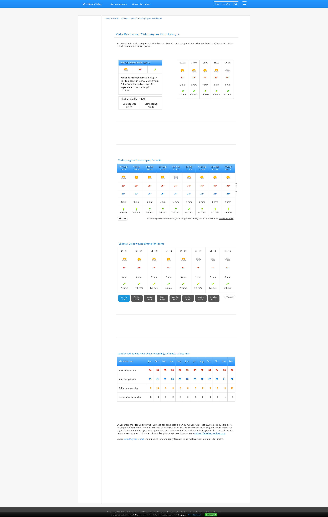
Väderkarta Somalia (129, 18)
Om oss (217, 512)
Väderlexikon (148, 512)
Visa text (122, 219)
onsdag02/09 (201, 298)
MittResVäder (92, 4)
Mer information (194, 515)
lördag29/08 (149, 298)
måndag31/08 (175, 298)
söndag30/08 (162, 298)
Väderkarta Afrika (112, 18)
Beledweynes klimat (134, 439)
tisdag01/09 (188, 298)
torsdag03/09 (213, 298)
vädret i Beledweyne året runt (209, 433)
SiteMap (161, 512)
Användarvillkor (203, 512)
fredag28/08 (137, 298)
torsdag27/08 (124, 298)
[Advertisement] (89, 55)
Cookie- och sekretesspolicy (180, 512)
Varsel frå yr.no (226, 218)
